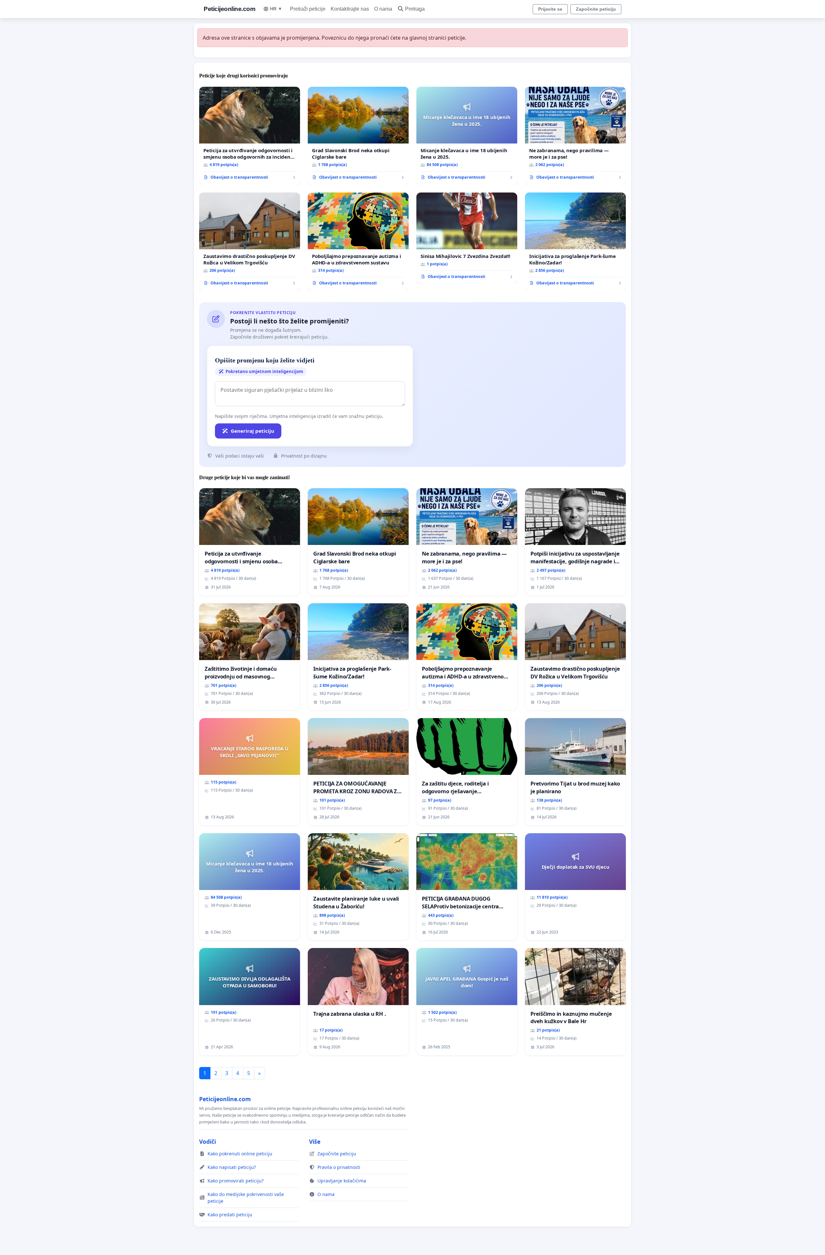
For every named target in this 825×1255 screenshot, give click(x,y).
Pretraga (415, 9)
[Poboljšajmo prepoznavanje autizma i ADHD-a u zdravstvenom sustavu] (358, 242)
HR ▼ (276, 8)
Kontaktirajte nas (350, 9)
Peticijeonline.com (229, 8)
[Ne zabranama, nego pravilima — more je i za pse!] (575, 136)
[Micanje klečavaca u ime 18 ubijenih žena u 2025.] (466, 136)
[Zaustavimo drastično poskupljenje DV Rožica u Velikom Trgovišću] (249, 242)
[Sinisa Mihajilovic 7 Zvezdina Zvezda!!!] (466, 238)
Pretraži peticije (307, 9)
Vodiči (207, 1141)
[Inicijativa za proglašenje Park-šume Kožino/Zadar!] (575, 242)
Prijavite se (550, 9)
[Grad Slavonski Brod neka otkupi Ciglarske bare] (358, 136)
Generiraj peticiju (252, 431)
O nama (383, 9)
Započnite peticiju (596, 9)
